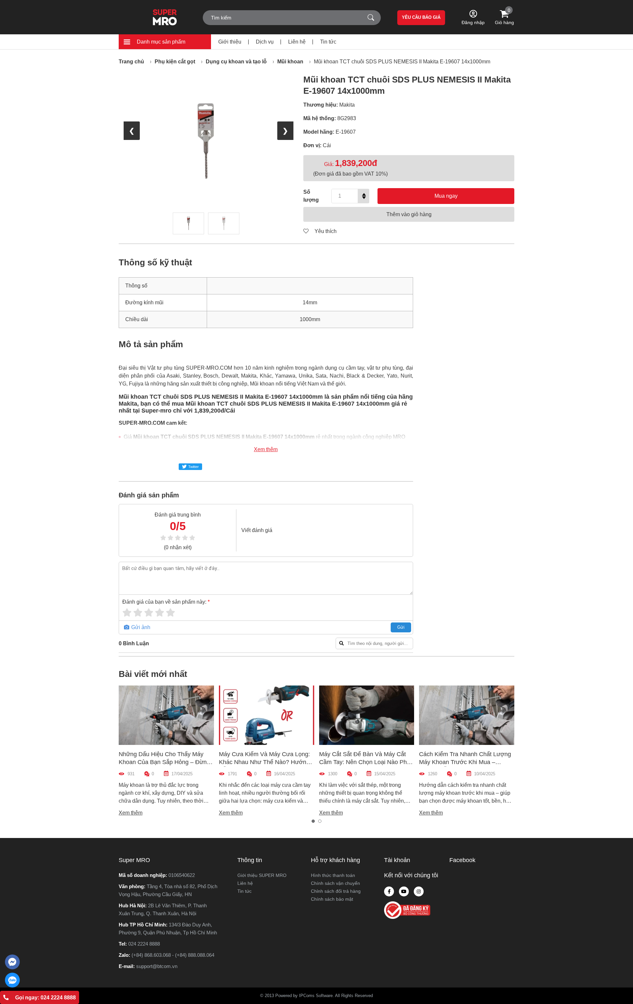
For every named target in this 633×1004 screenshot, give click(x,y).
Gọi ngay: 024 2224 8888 (45, 997)
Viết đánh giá (256, 530)
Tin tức (328, 42)
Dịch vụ (265, 42)
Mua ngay (446, 196)
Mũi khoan (290, 61)
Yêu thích (325, 231)
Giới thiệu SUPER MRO (261, 875)
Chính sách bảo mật (332, 899)
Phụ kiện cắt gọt (175, 61)
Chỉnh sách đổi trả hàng (336, 891)
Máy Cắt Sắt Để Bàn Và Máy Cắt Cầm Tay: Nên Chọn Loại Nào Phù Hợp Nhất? (364, 762)
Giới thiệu (229, 42)
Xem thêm (266, 449)
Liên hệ (297, 42)
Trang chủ (131, 61)
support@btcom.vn (156, 966)
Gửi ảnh (140, 627)
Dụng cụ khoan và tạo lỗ (236, 61)
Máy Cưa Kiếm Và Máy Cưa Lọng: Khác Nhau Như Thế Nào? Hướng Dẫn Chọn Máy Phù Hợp (264, 762)
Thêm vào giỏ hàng (409, 214)
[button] (313, 821)
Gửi (401, 627)
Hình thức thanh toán (333, 875)
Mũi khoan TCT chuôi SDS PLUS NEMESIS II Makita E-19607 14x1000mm (402, 61)
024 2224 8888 (144, 944)
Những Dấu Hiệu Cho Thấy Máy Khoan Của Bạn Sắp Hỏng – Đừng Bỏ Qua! (164, 762)
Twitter (193, 467)
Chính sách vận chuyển (335, 883)
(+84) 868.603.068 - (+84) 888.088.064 (173, 955)
